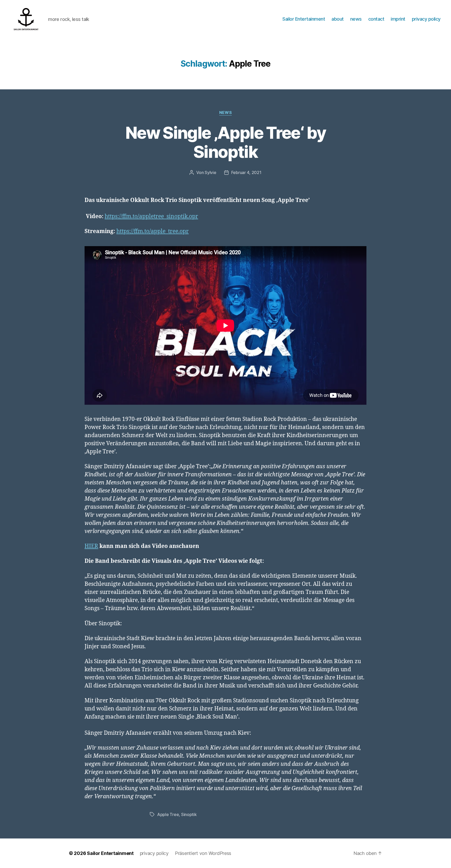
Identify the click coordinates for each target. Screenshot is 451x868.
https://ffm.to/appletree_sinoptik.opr (151, 216)
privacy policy (426, 19)
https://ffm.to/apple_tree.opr (152, 231)
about (337, 19)
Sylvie (210, 172)
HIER (91, 546)
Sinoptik (189, 814)
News (225, 112)
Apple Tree (168, 814)
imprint (398, 19)
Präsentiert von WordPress (203, 853)
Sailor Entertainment (303, 19)
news (356, 19)
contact (376, 19)
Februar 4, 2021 (246, 172)
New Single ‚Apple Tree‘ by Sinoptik (225, 142)
